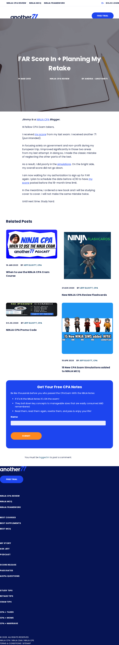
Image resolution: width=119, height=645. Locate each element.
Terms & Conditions (10, 643)
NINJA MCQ (35, 3)
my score (40, 134)
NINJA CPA (43, 119)
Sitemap (27, 643)
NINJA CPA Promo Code (21, 330)
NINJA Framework (54, 3)
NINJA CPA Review (16, 3)
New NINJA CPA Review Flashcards (84, 295)
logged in (44, 457)
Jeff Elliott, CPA (33, 265)
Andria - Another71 (96, 78)
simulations (64, 164)
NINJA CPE (29, 640)
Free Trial (102, 15)
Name (14, 416)
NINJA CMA (17, 640)
